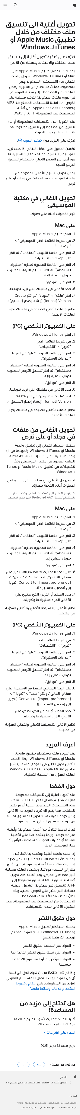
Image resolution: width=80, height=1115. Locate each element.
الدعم (63, 1077)
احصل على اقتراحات (61, 1032)
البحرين (73, 1096)
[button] (15, 5)
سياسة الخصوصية (68, 1107)
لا (23, 1064)
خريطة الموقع (29, 1107)
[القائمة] (5, 5)
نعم (39, 1064)
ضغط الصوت (32, 140)
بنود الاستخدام (47, 1107)
